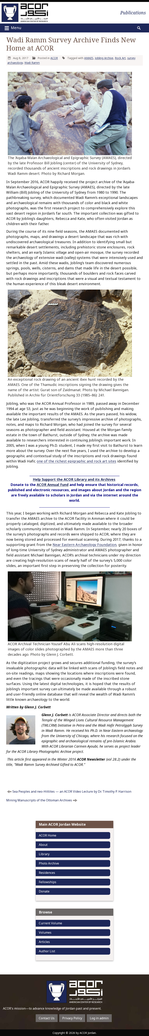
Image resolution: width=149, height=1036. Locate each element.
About (43, 845)
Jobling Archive (104, 58)
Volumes (45, 932)
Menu (15, 27)
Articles (44, 942)
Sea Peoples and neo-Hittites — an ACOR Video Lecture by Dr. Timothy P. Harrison (71, 791)
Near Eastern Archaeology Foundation (84, 544)
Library (44, 854)
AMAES (88, 58)
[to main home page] (25, 13)
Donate (44, 891)
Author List (47, 951)
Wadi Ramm (32, 62)
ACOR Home (47, 835)
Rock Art (120, 58)
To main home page (74, 992)
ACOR (54, 58)
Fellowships (47, 882)
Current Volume (50, 923)
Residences (47, 873)
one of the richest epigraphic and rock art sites (76, 461)
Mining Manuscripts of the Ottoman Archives (39, 800)
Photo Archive (49, 863)
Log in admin (99, 1018)
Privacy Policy (72, 1018)
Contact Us (47, 1018)
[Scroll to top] (141, 1015)
